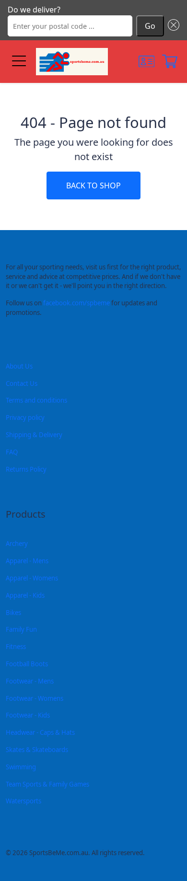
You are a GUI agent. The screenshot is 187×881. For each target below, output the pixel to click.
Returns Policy (26, 469)
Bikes (13, 612)
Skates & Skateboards (37, 749)
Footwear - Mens (30, 681)
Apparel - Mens (27, 560)
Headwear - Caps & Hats (40, 732)
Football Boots (27, 664)
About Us (19, 366)
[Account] (147, 61)
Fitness (16, 646)
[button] (171, 25)
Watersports (23, 801)
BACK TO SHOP (93, 185)
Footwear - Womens (34, 698)
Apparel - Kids (25, 595)
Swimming (21, 767)
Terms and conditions (36, 400)
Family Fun (21, 629)
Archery (17, 543)
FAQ (12, 452)
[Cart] (169, 61)
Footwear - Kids (28, 715)
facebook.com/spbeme (76, 303)
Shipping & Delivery (34, 434)
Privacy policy (25, 417)
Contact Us (21, 383)
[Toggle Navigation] (18, 61)
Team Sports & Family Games (47, 784)
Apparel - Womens (32, 578)
